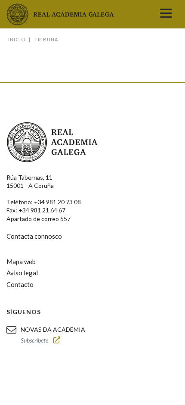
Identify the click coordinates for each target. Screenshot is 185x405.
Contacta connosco (34, 236)
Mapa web (21, 261)
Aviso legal (22, 273)
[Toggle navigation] (166, 14)
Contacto (20, 284)
